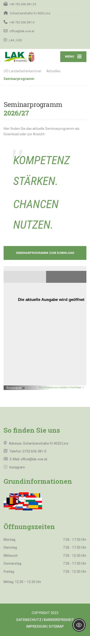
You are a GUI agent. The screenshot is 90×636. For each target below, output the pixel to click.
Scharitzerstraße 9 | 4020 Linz (45, 443)
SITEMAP (56, 626)
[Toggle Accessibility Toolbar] (79, 625)
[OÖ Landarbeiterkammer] (24, 56)
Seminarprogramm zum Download (45, 253)
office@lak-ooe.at (33, 459)
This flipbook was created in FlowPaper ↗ (61, 387)
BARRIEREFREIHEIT (59, 620)
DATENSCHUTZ (29, 620)
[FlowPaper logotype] (16, 386)
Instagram (17, 467)
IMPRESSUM (36, 626)
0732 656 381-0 (34, 451)
